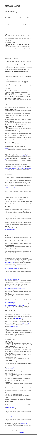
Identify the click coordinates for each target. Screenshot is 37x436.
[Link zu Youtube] (26, 430)
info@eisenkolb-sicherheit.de (21, 432)
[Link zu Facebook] (26, 431)
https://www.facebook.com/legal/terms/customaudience (10, 302)
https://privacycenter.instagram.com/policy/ (19, 187)
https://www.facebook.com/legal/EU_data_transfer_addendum (10, 168)
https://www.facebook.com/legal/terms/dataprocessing (19, 305)
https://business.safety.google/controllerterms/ (18, 241)
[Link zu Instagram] (26, 432)
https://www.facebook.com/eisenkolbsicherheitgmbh (10, 367)
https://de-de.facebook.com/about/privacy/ (26, 289)
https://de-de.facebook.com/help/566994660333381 (20, 168)
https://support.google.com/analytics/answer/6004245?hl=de (10, 229)
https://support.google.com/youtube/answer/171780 (18, 318)
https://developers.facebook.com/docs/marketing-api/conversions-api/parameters (12, 279)
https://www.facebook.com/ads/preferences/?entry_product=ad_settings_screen (12, 268)
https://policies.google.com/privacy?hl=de (25, 323)
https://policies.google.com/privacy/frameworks (9, 241)
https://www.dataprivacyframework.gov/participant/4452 (13, 171)
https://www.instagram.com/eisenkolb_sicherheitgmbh (10, 368)
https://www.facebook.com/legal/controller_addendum (14, 183)
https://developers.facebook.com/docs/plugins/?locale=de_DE (23, 155)
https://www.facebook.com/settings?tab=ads (10, 407)
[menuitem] (16, 1)
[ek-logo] (5, 1)
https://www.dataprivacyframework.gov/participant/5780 (13, 219)
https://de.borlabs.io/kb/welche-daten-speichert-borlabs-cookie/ (10, 148)
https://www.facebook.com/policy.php (28, 168)
